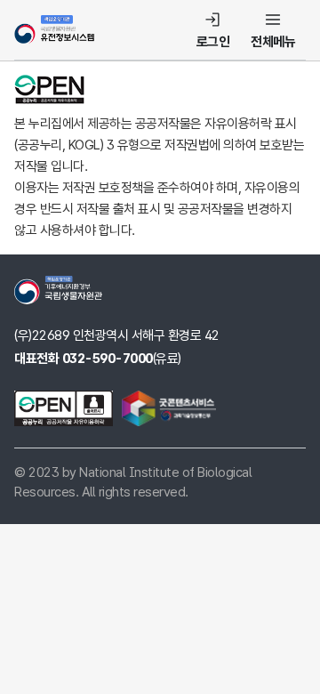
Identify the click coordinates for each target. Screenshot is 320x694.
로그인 (213, 42)
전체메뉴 (273, 42)
